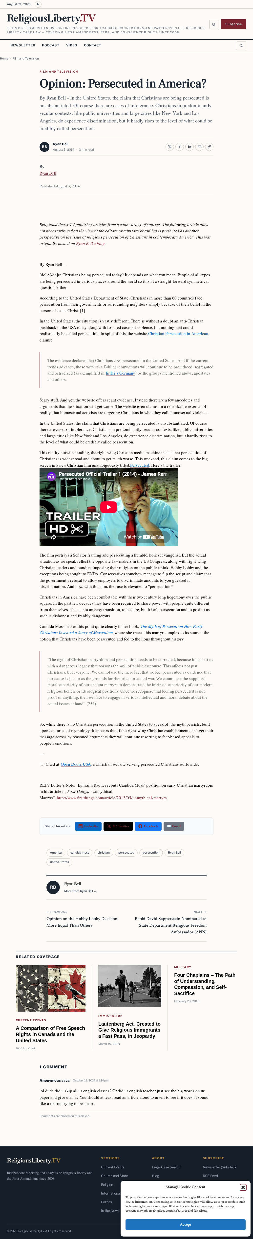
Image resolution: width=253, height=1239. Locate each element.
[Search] (214, 24)
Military (182, 967)
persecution (151, 852)
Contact (92, 45)
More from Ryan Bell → (80, 891)
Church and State (114, 1176)
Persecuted (139, 465)
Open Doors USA (76, 764)
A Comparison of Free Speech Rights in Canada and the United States (50, 1034)
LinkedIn (91, 826)
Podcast (51, 45)
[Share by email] (199, 147)
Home (4, 58)
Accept (185, 1225)
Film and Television (26, 58)
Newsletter (22, 45)
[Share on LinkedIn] (189, 147)
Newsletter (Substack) (220, 1167)
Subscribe (233, 24)
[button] (243, 1187)
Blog (155, 1176)
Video (71, 45)
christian (104, 852)
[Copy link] (209, 147)
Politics (106, 1202)
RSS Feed (210, 1176)
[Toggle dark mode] (38, 4)
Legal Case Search (166, 1167)
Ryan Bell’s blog (90, 243)
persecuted (126, 852)
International (111, 1193)
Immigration (110, 1016)
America (56, 852)
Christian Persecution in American (178, 333)
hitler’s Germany (120, 373)
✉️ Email (174, 826)
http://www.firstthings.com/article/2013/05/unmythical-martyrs (112, 797)
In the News (110, 1211)
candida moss (79, 852)
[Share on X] (170, 147)
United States (59, 862)
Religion (107, 1185)
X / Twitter (120, 826)
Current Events (31, 1020)
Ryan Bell (60, 144)
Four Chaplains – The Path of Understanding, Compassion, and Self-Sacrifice (204, 984)
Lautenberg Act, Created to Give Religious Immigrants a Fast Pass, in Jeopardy (129, 1030)
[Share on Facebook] (179, 147)
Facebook (151, 826)
